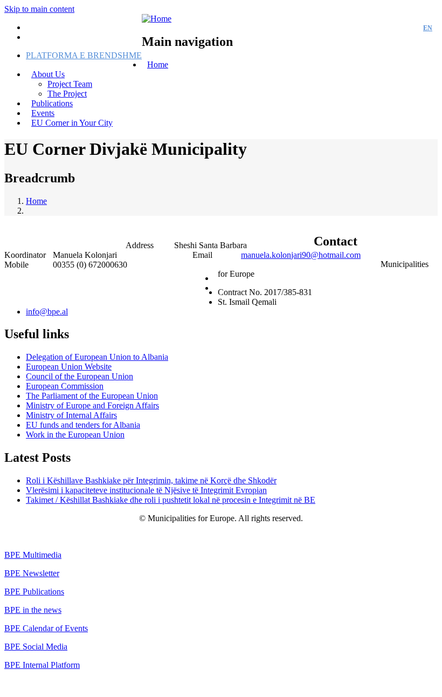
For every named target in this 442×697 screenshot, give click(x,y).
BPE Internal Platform (42, 664)
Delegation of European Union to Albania (97, 356)
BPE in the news (32, 609)
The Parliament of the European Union (92, 395)
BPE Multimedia (32, 554)
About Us (48, 74)
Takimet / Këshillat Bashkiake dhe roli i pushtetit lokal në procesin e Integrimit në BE (170, 499)
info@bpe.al (47, 311)
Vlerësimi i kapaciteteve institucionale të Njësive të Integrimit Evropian (146, 490)
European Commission (64, 386)
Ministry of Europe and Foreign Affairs (92, 405)
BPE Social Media (35, 646)
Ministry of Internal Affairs (71, 415)
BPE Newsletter (31, 573)
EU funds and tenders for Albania (83, 424)
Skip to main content (39, 8)
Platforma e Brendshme (84, 55)
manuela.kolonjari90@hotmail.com (301, 254)
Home (157, 64)
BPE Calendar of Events (46, 628)
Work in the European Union (75, 434)
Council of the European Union (79, 376)
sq (408, 28)
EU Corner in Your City (72, 122)
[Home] (156, 18)
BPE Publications (34, 591)
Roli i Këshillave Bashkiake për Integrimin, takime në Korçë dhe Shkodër (151, 480)
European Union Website (69, 366)
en (427, 28)
